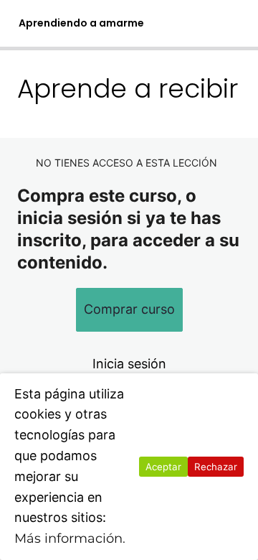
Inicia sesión (129, 363)
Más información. (69, 538)
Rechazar (215, 466)
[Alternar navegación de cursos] (234, 23)
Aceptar (163, 466)
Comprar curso (129, 309)
